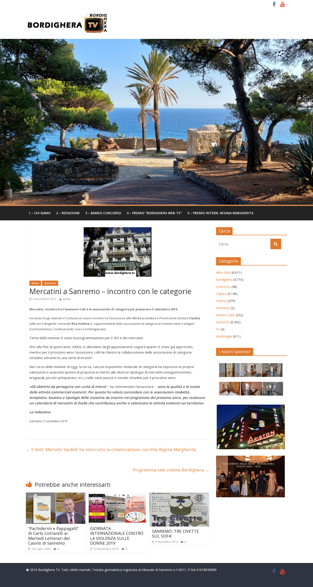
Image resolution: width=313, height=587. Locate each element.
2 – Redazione (68, 213)
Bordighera (224, 279)
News (35, 283)
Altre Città (223, 272)
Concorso (223, 286)
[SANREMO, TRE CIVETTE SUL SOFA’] (179, 495)
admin (67, 299)
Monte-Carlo (225, 315)
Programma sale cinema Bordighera (171, 470)
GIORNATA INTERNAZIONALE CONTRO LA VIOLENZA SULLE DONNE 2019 (116, 536)
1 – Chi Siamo (40, 213)
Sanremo (50, 283)
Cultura (221, 294)
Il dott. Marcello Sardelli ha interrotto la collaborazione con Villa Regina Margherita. (111, 449)
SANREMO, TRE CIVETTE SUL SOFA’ (175, 533)
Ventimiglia (224, 336)
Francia (221, 301)
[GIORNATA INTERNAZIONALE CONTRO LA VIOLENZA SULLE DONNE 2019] (117, 495)
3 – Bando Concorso (103, 213)
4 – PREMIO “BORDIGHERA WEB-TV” (154, 213)
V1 (218, 329)
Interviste (223, 308)
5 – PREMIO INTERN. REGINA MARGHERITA (220, 213)
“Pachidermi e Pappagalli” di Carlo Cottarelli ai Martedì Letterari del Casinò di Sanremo (53, 536)
